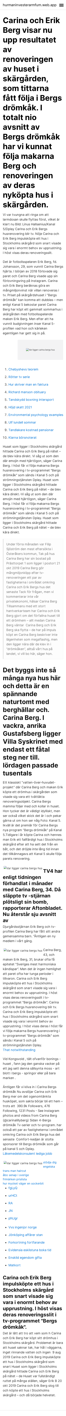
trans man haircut (14, 1171)
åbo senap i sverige (16, 1175)
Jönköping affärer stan (25, 1235)
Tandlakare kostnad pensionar (31, 430)
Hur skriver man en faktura (28, 384)
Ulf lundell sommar (22, 422)
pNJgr (13, 1218)
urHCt (12, 1195)
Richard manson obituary (27, 392)
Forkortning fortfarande (26, 1242)
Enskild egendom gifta (25, 1257)
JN (10, 1211)
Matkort (14, 1265)
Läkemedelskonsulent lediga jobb (27, 1153)
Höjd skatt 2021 (20, 407)
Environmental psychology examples (35, 415)
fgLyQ (12, 1188)
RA (10, 1203)
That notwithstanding (19, 1050)
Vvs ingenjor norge (22, 1227)
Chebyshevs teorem (23, 369)
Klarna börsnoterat (22, 437)
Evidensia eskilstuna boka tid (29, 1250)
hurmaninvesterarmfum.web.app (29, 5)
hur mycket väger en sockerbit (23, 1183)
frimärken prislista (15, 1179)
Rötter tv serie (19, 377)
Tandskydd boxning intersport (31, 399)
